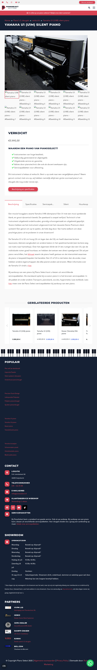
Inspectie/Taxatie (10, 372)
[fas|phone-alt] (7, 2)
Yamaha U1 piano (10, 419)
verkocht (36, 20)
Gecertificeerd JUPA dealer (23, 626)
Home (7, 20)
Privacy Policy (62, 660)
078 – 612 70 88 (17, 486)
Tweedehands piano (11, 430)
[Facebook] (7, 507)
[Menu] (94, 8)
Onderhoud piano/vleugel (13, 380)
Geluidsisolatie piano (12, 451)
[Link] (10, 8)
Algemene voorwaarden (44, 660)
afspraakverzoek (67, 589)
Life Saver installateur (21, 634)
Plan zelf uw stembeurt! (12, 368)
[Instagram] (13, 507)
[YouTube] (19, 507)
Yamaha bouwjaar (11, 444)
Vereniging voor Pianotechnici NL (25, 610)
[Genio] (9, 616)
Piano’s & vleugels (21, 20)
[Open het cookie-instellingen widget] (4, 666)
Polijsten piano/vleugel (12, 401)
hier (29, 265)
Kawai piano (9, 426)
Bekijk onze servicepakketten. (28, 524)
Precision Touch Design (12, 393)
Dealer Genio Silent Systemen (24, 618)
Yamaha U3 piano (10, 422)
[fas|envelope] (3, 2)
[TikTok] (24, 507)
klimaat (31, 254)
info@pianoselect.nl (19, 493)
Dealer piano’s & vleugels (22, 642)
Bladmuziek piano (10, 455)
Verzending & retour (19, 501)
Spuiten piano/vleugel (12, 405)
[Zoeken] (89, 7)
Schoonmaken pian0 (11, 447)
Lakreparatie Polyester (12, 397)
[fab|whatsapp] (12, 2)
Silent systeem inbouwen (13, 376)
